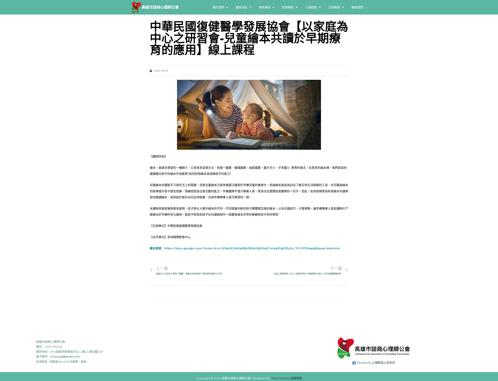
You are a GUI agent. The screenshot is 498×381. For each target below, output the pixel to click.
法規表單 (334, 7)
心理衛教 (311, 7)
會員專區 (265, 7)
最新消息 (241, 7)
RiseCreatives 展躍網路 (286, 378)
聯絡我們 (357, 7)
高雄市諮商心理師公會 (160, 7)
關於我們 (218, 7)
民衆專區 (288, 7)
